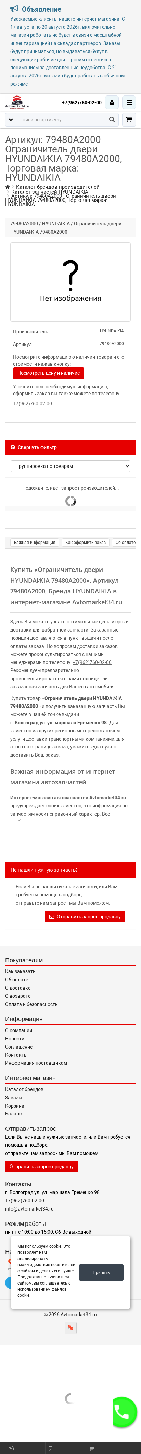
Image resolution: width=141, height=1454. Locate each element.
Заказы (13, 1097)
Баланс (13, 1113)
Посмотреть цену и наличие (48, 373)
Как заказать (20, 971)
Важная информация (34, 542)
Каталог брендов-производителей (58, 187)
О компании (18, 1030)
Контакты (16, 1055)
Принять (101, 1272)
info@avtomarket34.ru (29, 1209)
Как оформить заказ (85, 542)
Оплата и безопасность (31, 1004)
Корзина (14, 1106)
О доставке (17, 988)
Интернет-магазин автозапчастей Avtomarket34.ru (68, 797)
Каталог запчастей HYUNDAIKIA (49, 192)
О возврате (17, 996)
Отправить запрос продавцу (88, 916)
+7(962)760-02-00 (82, 102)
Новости (14, 1038)
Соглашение (19, 1047)
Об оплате (126, 542)
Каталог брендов (24, 1089)
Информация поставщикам (36, 1063)
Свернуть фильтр (37, 447)
